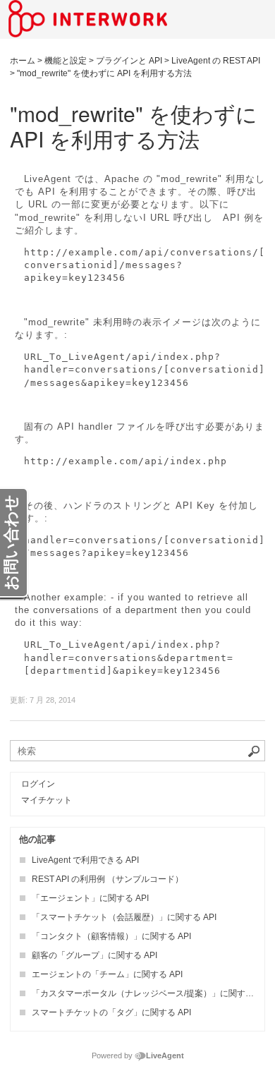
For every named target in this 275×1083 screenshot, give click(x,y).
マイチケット (46, 800)
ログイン (38, 784)
